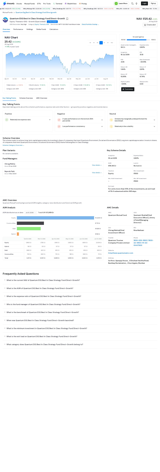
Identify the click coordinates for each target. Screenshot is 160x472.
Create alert (151, 25)
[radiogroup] (101, 42)
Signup (153, 3)
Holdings (30, 29)
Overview (6, 29)
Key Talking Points (9, 98)
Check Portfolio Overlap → (90, 24)
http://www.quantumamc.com (120, 253)
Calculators (54, 29)
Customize (129, 89)
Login (145, 3)
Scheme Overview (26, 98)
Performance (18, 29)
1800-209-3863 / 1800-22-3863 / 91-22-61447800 (143, 242)
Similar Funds (41, 29)
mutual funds (8, 12)
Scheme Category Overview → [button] (13, 145)
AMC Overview (41, 98)
